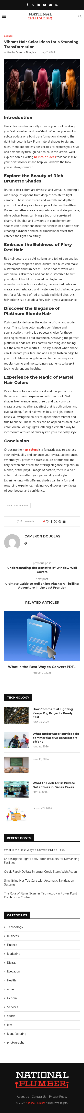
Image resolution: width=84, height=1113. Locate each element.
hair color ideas (17, 505)
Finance (12, 944)
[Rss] (56, 4)
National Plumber (35, 1102)
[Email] (50, 4)
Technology (15, 927)
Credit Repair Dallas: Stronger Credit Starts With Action (40, 871)
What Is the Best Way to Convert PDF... (42, 667)
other (10, 989)
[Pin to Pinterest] (60, 521)
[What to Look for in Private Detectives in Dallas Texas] (16, 789)
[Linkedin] (39, 4)
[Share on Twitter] (55, 521)
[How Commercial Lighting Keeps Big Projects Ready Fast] (16, 715)
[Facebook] (27, 4)
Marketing (13, 953)
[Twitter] (32, 4)
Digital (11, 962)
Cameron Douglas (25, 52)
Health (11, 980)
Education (13, 971)
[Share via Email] (64, 521)
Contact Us (39, 1096)
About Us (23, 1096)
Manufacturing (16, 1033)
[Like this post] (47, 521)
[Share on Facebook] (51, 521)
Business (13, 936)
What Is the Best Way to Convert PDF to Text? (34, 850)
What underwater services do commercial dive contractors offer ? (56, 738)
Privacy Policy (58, 1096)
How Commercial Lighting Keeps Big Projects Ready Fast (53, 713)
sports (11, 1015)
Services (12, 1007)
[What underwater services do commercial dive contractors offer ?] (16, 740)
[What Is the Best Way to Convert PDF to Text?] (42, 636)
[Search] (80, 16)
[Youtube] (44, 4)
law (9, 1024)
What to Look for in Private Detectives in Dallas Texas (54, 785)
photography (15, 1042)
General (12, 998)
